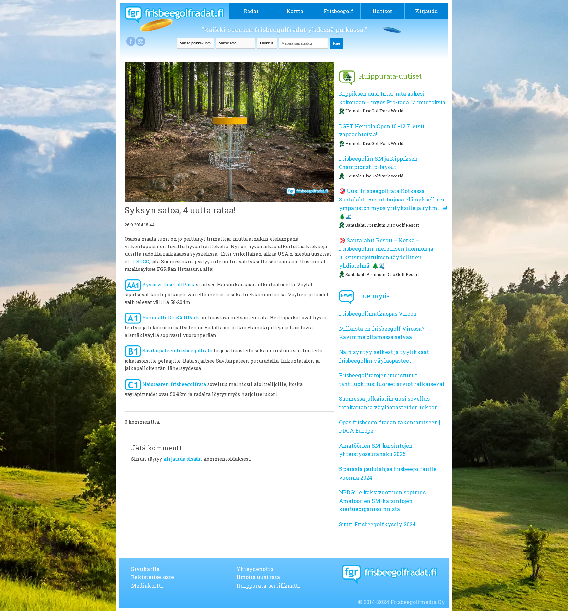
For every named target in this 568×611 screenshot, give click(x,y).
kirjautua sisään (182, 459)
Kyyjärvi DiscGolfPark (168, 284)
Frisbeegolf (338, 11)
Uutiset (382, 11)
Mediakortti (147, 585)
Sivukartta (145, 568)
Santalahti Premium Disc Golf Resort (382, 225)
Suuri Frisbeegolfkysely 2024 (377, 524)
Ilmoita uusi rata (258, 577)
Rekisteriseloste (152, 577)
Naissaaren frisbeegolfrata (173, 384)
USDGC (140, 261)
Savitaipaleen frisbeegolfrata (176, 351)
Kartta (294, 11)
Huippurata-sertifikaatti (268, 585)
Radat (251, 11)
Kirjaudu (426, 11)
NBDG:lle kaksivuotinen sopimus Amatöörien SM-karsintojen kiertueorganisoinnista (382, 500)
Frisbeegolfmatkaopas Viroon (378, 313)
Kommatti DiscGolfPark (170, 318)
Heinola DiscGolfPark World (374, 110)
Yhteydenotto (254, 568)
